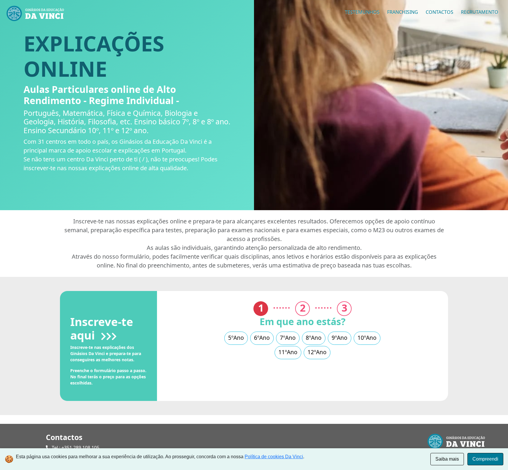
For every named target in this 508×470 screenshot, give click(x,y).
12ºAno (317, 352)
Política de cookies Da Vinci (274, 456)
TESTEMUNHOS (362, 12)
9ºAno (339, 338)
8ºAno (314, 338)
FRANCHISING (402, 12)
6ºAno (262, 338)
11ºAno (288, 352)
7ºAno (288, 338)
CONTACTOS (439, 12)
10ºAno (367, 338)
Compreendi (485, 458)
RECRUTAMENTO (479, 12)
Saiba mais (447, 458)
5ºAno (236, 338)
